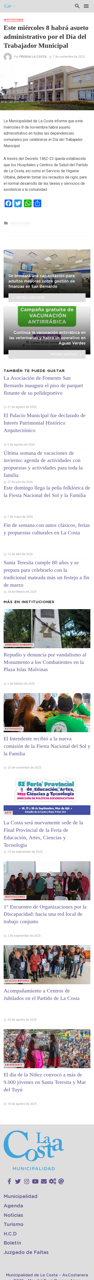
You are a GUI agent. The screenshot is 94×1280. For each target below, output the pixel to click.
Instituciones (14, 20)
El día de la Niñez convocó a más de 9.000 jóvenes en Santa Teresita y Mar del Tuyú (45, 1082)
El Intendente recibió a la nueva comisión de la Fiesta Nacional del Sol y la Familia (47, 746)
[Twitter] (18, 1181)
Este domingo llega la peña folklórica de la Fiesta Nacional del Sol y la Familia (47, 491)
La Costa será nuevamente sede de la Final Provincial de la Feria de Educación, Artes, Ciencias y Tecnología (43, 833)
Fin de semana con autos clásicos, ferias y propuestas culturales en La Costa (47, 529)
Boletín (12, 1243)
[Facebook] (9, 1181)
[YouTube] (35, 1181)
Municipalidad (21, 1196)
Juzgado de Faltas (26, 1252)
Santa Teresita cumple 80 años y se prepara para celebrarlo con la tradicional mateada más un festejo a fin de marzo (46, 573)
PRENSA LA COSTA (33, 56)
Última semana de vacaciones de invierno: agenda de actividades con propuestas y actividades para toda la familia (43, 464)
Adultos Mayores (17, 981)
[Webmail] (61, 1181)
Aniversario (13, 1065)
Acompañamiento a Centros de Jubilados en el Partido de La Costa (42, 994)
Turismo (13, 1224)
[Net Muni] (52, 1181)
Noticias (13, 1215)
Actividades (13, 729)
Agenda (13, 1206)
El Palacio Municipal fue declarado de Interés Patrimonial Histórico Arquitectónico (45, 422)
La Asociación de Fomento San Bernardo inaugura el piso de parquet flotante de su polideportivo (43, 385)
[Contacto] (44, 1181)
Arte (8, 813)
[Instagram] (26, 1181)
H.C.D (10, 1234)
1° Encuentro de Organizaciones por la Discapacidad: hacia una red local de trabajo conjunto (45, 914)
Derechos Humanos (19, 645)
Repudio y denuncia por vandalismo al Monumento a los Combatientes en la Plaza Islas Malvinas (45, 662)
